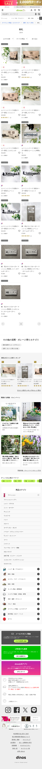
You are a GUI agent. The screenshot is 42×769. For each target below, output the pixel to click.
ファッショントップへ (10, 499)
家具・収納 (30, 18)
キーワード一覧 (25, 748)
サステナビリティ (25, 745)
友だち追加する (21, 656)
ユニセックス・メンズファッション (14, 559)
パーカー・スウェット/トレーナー (13, 531)
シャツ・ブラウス (9, 503)
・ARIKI (17, 481)
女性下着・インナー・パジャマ (13, 555)
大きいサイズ (7, 551)
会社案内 (13, 742)
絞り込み (34, 39)
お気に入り (35, 10)
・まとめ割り (29, 481)
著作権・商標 (15, 739)
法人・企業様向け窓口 (25, 742)
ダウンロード (21, 671)
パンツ (6, 519)
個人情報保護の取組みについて (21, 736)
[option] (9, 374)
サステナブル (7, 564)
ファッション (4, 18)
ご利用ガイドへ (12, 701)
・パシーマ (6, 481)
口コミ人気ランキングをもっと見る (29, 390)
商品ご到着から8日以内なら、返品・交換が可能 (22, 694)
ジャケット (7, 543)
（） (31, 77)
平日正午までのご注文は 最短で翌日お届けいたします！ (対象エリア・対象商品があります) (18, 680)
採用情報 (14, 745)
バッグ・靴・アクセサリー (17, 18)
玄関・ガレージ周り (28, 22)
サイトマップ (26, 739)
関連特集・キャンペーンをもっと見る (29, 470)
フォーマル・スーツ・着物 (11, 547)
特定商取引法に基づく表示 (21, 733)
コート (6, 539)
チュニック (7, 511)
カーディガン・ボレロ (10, 527)
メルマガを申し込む (21, 641)
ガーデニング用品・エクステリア (11, 22)
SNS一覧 (14, 748)
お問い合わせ (21, 751)
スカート (6, 523)
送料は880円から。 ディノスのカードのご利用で (23, 687)
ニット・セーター (9, 507)
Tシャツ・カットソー (10, 535)
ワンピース (7, 515)
